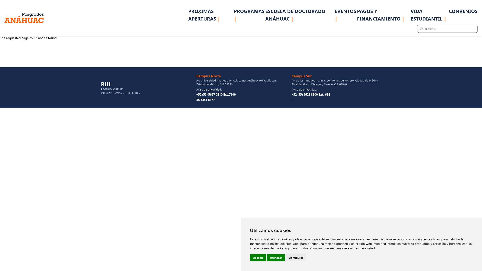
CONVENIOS (463, 11)
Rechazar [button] (276, 257)
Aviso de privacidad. (209, 89)
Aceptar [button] (258, 257)
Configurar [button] (296, 257)
